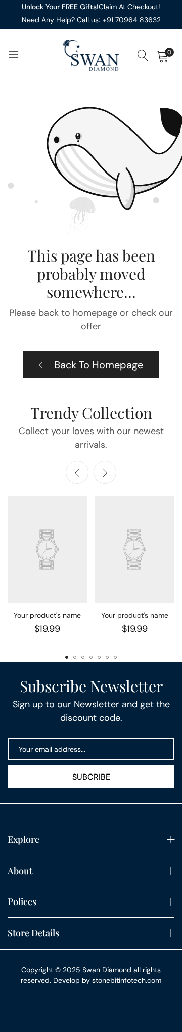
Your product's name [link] (47, 615)
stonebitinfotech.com (126, 980)
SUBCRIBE (91, 776)
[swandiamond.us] (91, 55)
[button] (105, 472)
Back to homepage (98, 364)
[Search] (143, 55)
